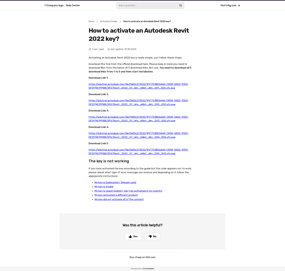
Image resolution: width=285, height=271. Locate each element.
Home (91, 21)
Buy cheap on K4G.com (142, 257)
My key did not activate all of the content (119, 199)
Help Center (73, 5)
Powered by (136, 269)
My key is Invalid (104, 186)
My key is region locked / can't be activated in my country (128, 190)
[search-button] (180, 5)
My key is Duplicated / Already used (115, 182)
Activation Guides (108, 21)
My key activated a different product (116, 195)
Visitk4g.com (228, 5)
